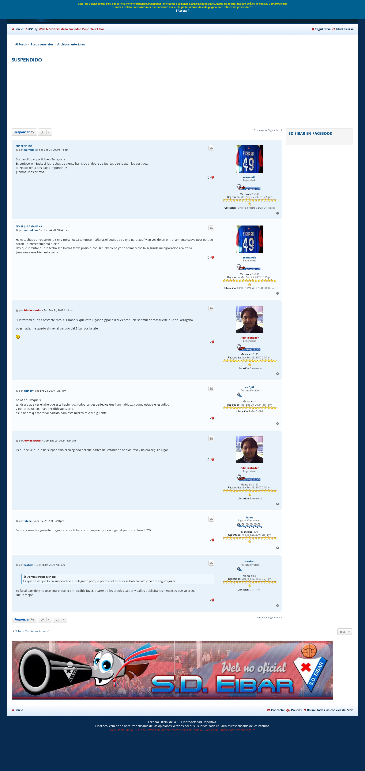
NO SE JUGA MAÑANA (29, 226)
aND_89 (249, 387)
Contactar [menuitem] (278, 710)
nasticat (249, 561)
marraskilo (249, 177)
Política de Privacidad (219, 730)
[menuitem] (17, 29)
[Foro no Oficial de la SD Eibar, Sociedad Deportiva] (172, 670)
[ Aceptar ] (182, 10)
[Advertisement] (182, 96)
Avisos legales (245, 730)
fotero (249, 517)
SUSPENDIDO (27, 59)
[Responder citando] (211, 148)
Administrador (249, 337)
